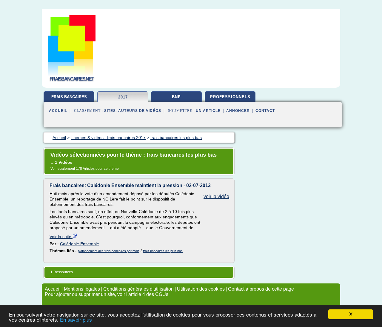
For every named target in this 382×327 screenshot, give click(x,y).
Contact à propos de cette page (261, 288)
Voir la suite (61, 236)
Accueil (58, 111)
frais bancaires (69, 97)
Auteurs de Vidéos (139, 111)
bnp (176, 97)
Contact (265, 111)
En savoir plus (76, 320)
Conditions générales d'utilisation (138, 288)
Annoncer (238, 111)
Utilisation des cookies (201, 288)
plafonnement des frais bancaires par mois (108, 251)
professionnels (230, 97)
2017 (123, 97)
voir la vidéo (216, 196)
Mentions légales (82, 288)
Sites (110, 111)
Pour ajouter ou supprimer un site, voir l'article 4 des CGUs (106, 294)
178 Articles (85, 168)
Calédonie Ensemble (79, 243)
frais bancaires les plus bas (163, 251)
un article (208, 111)
